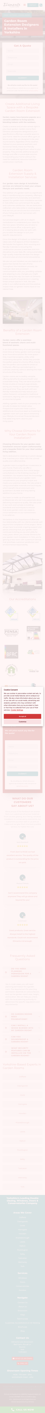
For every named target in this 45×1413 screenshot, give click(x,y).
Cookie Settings (17, 710)
